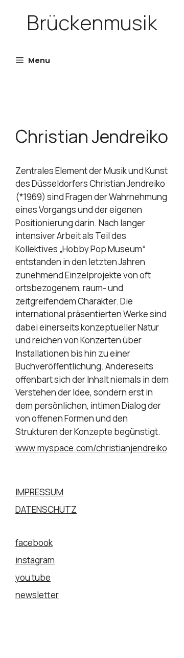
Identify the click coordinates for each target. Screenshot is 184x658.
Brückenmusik (92, 22)
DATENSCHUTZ (46, 509)
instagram (35, 560)
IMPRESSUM (39, 492)
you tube (33, 577)
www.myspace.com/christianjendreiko (91, 448)
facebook (34, 543)
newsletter (37, 595)
